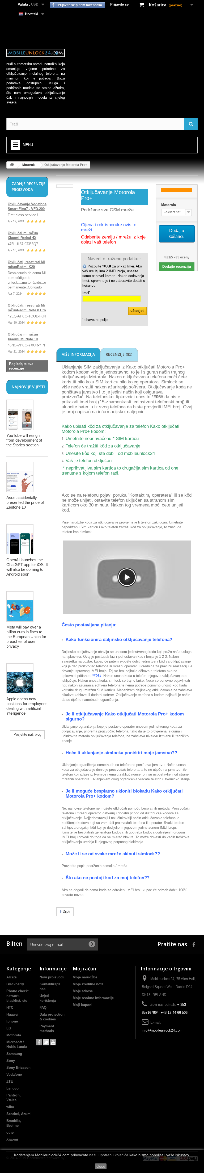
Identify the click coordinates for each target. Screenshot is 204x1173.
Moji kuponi (82, 1005)
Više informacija (78, 354)
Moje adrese (83, 991)
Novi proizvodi (52, 977)
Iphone (12, 1021)
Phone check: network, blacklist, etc (17, 996)
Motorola (29, 165)
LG (8, 1028)
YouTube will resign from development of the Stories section (24, 440)
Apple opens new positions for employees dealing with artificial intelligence (27, 706)
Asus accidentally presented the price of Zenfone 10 (25, 502)
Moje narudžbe (85, 977)
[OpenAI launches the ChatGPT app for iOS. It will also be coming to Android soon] (19, 539)
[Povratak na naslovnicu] (12, 165)
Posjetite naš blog (27, 734)
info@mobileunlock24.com (162, 1030)
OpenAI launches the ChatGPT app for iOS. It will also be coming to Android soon (27, 567)
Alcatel (12, 977)
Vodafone (14, 1074)
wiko (10, 1107)
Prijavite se (119, 4)
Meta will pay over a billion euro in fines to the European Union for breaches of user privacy (26, 636)
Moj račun (84, 968)
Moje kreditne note (88, 984)
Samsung (14, 1054)
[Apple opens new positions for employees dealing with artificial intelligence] (19, 678)
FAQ (43, 1007)
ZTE (9, 1081)
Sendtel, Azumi (19, 1114)
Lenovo (12, 1088)
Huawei (12, 1014)
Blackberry (15, 984)
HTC (9, 1007)
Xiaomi (12, 1139)
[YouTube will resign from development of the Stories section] (19, 415)
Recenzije (119, 354)
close (100, 1166)
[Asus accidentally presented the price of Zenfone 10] (19, 477)
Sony (10, 1061)
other (10, 1132)
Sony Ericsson (18, 1068)
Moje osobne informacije (93, 998)
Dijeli (66, 912)
